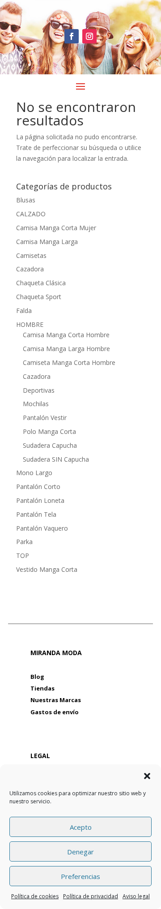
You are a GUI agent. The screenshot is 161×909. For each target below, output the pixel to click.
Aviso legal (136, 896)
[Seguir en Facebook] (71, 36)
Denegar (80, 851)
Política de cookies (35, 896)
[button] (147, 776)
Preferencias (80, 876)
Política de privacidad (90, 896)
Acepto (81, 827)
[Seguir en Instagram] (89, 36)
